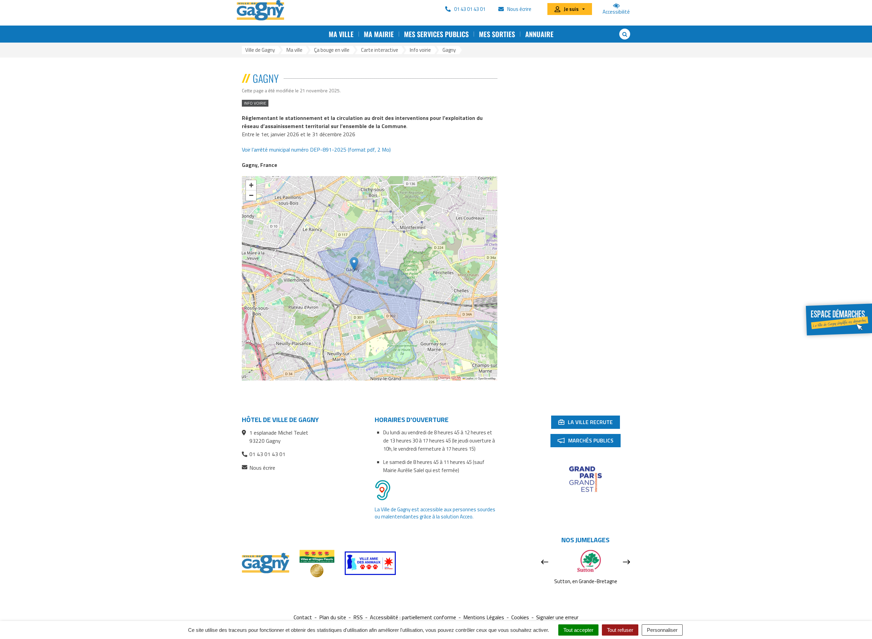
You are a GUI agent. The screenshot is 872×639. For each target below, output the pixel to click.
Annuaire (539, 34)
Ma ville (341, 34)
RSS (358, 617)
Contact (303, 617)
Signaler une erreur (557, 617)
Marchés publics (589, 441)
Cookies (520, 617)
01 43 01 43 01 (267, 454)
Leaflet (469, 378)
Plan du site (332, 617)
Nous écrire (262, 468)
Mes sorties (497, 34)
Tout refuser (620, 630)
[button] (354, 264)
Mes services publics (436, 34)
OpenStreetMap (487, 378)
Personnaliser (662, 630)
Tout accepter (578, 630)
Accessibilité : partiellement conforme (413, 617)
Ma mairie (379, 34)
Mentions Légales (483, 617)
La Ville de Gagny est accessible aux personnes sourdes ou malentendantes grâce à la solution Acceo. (435, 512)
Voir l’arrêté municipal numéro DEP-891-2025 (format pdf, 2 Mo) (316, 149)
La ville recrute (589, 423)
